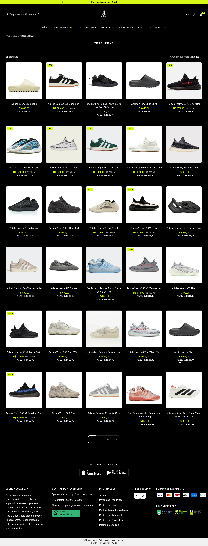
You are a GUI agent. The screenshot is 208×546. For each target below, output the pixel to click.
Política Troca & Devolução (113, 510)
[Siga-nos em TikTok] (143, 496)
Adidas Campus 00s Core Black (64, 104)
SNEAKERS (106, 27)
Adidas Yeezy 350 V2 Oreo (144, 228)
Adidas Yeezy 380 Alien (184, 288)
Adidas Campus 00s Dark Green (104, 167)
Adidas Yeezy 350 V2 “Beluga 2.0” (144, 288)
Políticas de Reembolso (111, 515)
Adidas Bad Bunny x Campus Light (104, 352)
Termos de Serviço (109, 495)
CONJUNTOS (144, 27)
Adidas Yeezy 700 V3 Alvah (24, 228)
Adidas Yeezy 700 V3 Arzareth (24, 167)
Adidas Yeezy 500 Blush (64, 413)
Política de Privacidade (111, 520)
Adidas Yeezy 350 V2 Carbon (184, 167)
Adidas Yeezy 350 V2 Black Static (24, 352)
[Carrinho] (200, 14)
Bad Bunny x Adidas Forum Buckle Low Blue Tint (103, 290)
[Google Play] (117, 475)
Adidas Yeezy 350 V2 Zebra (64, 167)
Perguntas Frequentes (111, 500)
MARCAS (159, 27)
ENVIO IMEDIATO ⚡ (62, 27)
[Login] (194, 14)
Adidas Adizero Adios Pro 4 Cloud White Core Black (184, 415)
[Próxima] (116, 439)
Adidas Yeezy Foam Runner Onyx (184, 228)
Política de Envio (108, 505)
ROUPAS (90, 27)
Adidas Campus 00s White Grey (104, 413)
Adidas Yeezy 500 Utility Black (64, 228)
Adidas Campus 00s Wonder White (24, 288)
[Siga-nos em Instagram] (137, 496)
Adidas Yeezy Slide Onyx (144, 104)
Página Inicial (12, 36)
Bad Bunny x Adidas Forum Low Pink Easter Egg (144, 415)
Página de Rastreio (109, 525)
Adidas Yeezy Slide (184, 352)
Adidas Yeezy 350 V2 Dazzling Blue (24, 413)
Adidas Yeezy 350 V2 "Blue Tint (144, 352)
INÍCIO (45, 27)
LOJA (79, 27)
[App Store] (92, 475)
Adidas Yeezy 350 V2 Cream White (144, 167)
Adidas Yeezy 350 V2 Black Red (184, 104)
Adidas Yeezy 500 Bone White (64, 352)
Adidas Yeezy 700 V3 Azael (104, 228)
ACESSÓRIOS (124, 27)
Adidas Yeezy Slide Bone (24, 104)
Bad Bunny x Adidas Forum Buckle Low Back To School (103, 105)
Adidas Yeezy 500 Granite (64, 288)
